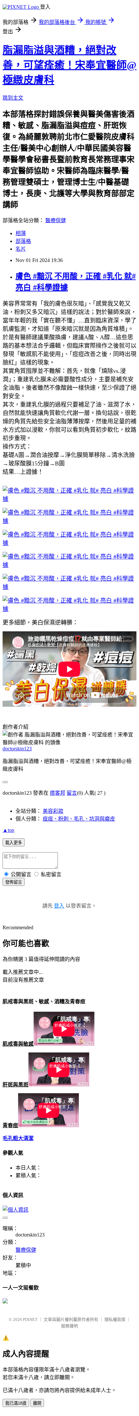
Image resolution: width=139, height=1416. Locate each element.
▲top (8, 830)
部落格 (23, 241)
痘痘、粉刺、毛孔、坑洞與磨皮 (79, 819)
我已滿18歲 (16, 1403)
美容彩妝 (53, 811)
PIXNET (30, 1319)
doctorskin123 (17, 748)
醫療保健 (55, 220)
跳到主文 (13, 98)
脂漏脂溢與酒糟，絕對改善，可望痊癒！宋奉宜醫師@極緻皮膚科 (69, 65)
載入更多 (13, 842)
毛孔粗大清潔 (18, 1138)
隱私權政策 (114, 1319)
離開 (37, 1403)
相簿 (21, 233)
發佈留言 (13, 882)
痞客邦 (57, 793)
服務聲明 (69, 1325)
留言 (72, 793)
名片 (21, 249)
